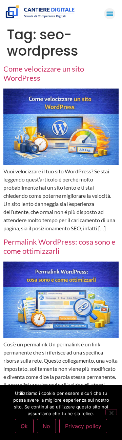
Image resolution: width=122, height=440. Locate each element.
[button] (109, 13)
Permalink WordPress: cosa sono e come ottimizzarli (59, 246)
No (46, 426)
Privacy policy (83, 426)
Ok (24, 426)
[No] (111, 412)
